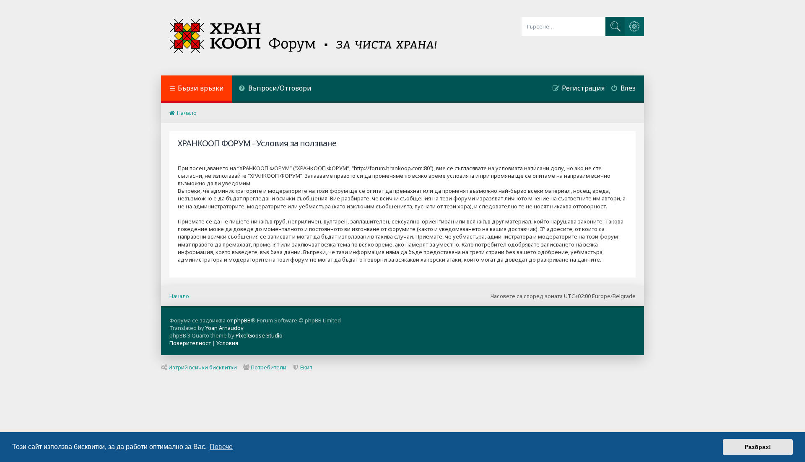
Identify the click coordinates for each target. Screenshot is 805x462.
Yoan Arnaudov (224, 328)
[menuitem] (275, 89)
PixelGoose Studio (259, 335)
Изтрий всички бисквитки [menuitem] (203, 367)
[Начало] (304, 38)
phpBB (242, 320)
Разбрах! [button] (758, 447)
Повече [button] (221, 446)
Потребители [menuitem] (268, 367)
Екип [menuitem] (306, 367)
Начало (179, 296)
